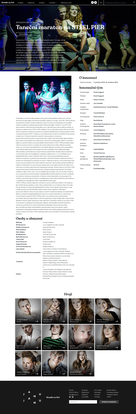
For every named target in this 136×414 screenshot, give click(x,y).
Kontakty (97, 392)
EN (101, 3)
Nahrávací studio (66, 3)
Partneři (97, 394)
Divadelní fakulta (112, 392)
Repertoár (31, 3)
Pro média (97, 390)
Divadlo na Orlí (7, 2)
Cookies (97, 397)
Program (20, 3)
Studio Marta (111, 390)
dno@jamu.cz (73, 394)
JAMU (109, 397)
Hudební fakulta (112, 394)
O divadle (52, 3)
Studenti (42, 3)
